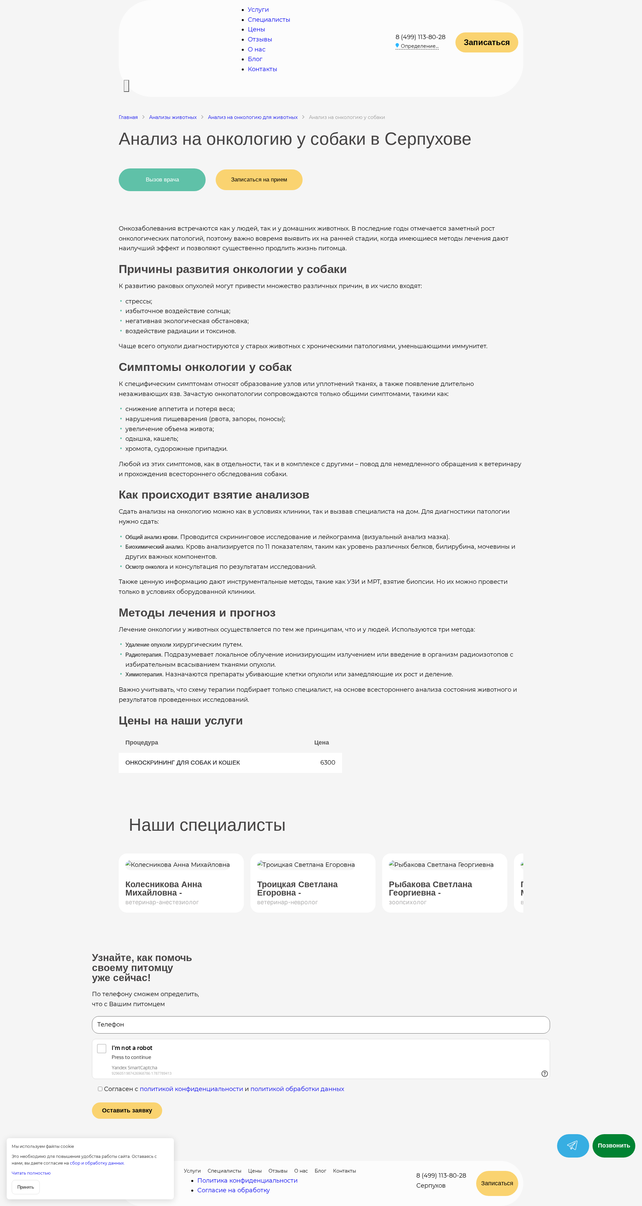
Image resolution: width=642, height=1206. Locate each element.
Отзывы (260, 39)
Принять (25, 1187)
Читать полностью (31, 1173)
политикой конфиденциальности (191, 1089)
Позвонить (614, 1145)
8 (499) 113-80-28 (420, 37)
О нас (256, 49)
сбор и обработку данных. (97, 1163)
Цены (256, 29)
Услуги (258, 9)
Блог (255, 59)
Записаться (487, 42)
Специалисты (269, 19)
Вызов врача (162, 179)
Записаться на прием (259, 179)
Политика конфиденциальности (247, 1180)
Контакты (262, 69)
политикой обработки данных (297, 1089)
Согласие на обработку (233, 1190)
